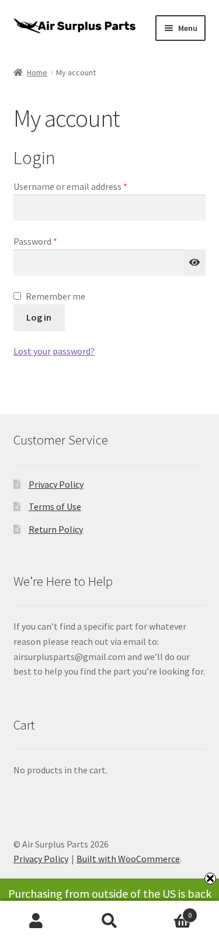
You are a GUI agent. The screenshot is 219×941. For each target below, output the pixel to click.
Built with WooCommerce (128, 858)
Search (109, 921)
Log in (38, 317)
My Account (36, 921)
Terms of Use (55, 506)
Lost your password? (54, 351)
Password (52, 241)
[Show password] (195, 262)
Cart (169, 910)
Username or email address (87, 186)
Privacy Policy (56, 484)
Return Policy (56, 529)
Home (37, 72)
